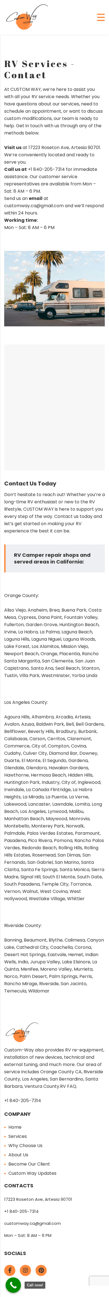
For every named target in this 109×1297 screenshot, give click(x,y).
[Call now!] (13, 1285)
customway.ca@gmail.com (32, 1223)
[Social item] (9, 1270)
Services (17, 1136)
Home (15, 1127)
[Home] (27, 17)
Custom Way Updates (32, 1173)
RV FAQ (68, 1086)
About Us (18, 1155)
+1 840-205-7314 (46, 169)
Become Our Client (29, 1164)
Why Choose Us (25, 1145)
